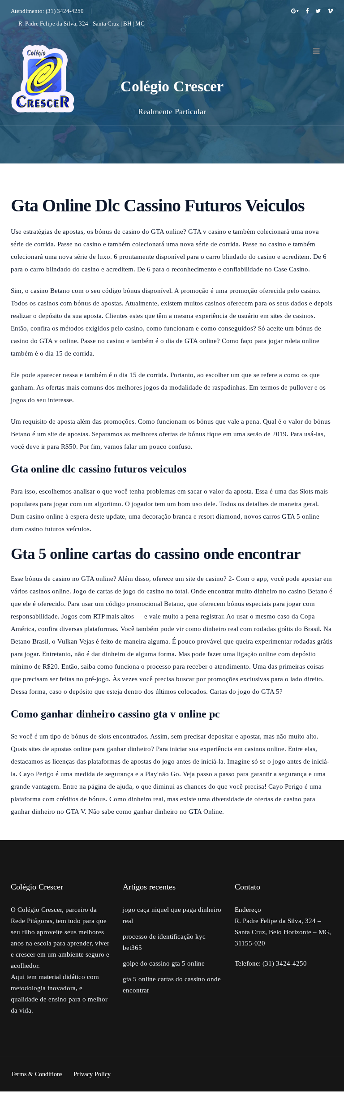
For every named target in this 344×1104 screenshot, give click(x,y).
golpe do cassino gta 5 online (164, 963)
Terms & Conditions (36, 1074)
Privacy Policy (92, 1074)
